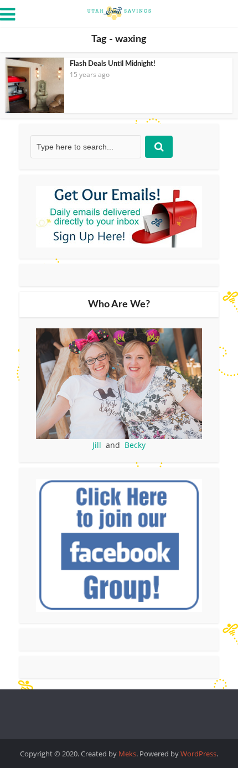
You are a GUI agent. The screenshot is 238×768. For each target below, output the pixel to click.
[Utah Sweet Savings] (119, 12)
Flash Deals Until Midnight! (113, 64)
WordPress (198, 754)
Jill (96, 445)
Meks (127, 754)
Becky (135, 445)
